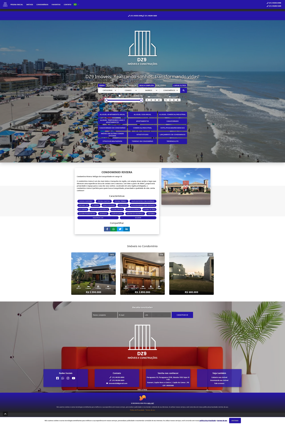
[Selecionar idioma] (76, 4)
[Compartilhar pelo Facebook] (107, 229)
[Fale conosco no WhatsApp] (62, 378)
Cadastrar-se (182, 315)
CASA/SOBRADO (173, 121)
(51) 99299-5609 (151, 16)
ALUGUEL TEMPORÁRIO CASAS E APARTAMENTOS (112, 121)
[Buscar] (183, 90)
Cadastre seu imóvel (219, 377)
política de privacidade (208, 421)
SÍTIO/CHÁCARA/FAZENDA (112, 141)
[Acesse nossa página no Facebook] (57, 378)
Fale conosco (219, 383)
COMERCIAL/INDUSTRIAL (142, 128)
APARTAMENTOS (142, 121)
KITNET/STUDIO (142, 134)
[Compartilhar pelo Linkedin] (126, 229)
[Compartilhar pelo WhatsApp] (113, 229)
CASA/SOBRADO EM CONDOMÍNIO (112, 128)
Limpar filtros (179, 85)
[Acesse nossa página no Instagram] (68, 378)
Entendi (235, 421)
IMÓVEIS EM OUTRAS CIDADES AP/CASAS (112, 134)
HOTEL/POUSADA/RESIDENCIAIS (172, 128)
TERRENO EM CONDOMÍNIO (142, 141)
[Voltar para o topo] (5, 414)
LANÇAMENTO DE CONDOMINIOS (172, 134)
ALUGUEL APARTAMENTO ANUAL (112, 114)
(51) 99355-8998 (136, 16)
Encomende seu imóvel (219, 380)
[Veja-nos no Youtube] (73, 378)
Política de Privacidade (137, 410)
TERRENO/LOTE (172, 141)
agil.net (151, 403)
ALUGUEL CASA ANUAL (142, 114)
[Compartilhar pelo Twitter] (120, 229)
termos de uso (222, 421)
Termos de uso (150, 410)
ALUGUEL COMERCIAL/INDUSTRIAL (172, 114)
